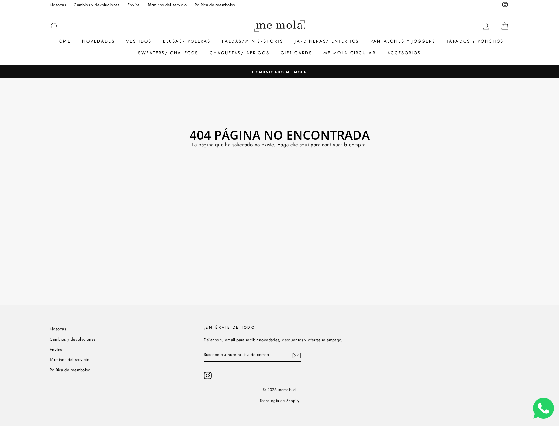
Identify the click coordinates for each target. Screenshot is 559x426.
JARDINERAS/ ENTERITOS (327, 41)
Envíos (133, 5)
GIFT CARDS (296, 53)
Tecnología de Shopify (280, 401)
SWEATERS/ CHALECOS (168, 53)
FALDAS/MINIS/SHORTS (252, 41)
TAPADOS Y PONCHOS (475, 41)
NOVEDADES (98, 41)
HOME (63, 41)
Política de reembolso (215, 5)
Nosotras (58, 5)
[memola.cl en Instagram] (208, 375)
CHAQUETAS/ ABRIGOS (239, 53)
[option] (279, 72)
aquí (304, 144)
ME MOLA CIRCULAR (349, 53)
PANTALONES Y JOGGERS (402, 41)
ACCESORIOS (404, 53)
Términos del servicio (167, 5)
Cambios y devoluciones (96, 5)
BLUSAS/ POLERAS (187, 41)
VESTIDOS (139, 41)
